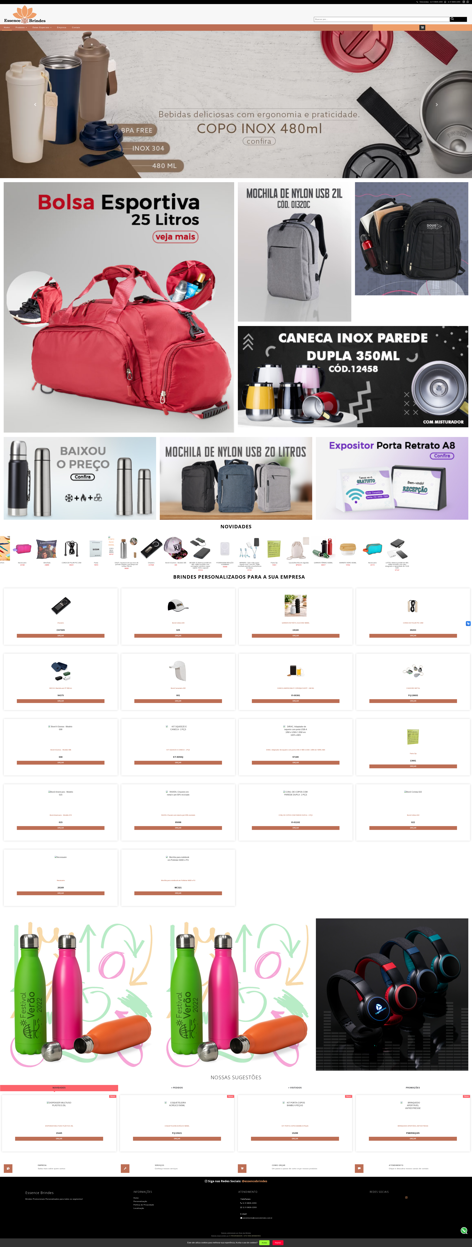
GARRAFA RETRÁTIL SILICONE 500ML (295, 623)
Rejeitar (278, 1243)
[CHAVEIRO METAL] (413, 669)
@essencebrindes (254, 1181)
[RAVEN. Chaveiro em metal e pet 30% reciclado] (178, 791)
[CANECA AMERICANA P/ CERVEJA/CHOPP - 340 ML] (296, 669)
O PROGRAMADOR (235, 1236)
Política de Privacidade (143, 1205)
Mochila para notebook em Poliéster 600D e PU (178, 880)
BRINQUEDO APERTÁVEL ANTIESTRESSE (413, 1126)
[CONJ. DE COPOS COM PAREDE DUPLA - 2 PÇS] (295, 791)
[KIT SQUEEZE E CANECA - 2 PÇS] (178, 726)
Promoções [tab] (413, 1088)
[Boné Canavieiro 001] (178, 669)
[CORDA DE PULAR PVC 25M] (413, 603)
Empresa (61, 27)
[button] (35, 104)
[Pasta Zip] (413, 734)
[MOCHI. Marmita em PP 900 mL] (61, 669)
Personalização (140, 1201)
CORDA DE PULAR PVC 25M (413, 623)
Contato (76, 27)
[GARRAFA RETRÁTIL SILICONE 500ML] (296, 603)
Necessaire (61, 880)
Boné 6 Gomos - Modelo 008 (60, 750)
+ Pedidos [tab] (177, 1088)
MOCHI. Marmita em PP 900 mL (60, 688)
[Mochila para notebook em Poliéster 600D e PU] (178, 857)
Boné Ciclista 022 (413, 815)
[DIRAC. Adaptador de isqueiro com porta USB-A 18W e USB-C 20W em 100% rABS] (295, 729)
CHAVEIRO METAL (413, 688)
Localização (138, 1208)
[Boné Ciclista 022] (413, 790)
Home (8, 27)
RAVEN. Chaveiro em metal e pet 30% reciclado (178, 815)
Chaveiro (60, 623)
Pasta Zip (413, 753)
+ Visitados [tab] (295, 1088)
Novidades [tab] (59, 1088)
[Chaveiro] (61, 603)
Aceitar (264, 1243)
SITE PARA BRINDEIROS (252, 1236)
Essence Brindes (39, 1192)
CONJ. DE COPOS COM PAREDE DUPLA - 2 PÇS (296, 815)
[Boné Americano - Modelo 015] (60, 791)
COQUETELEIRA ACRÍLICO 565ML (177, 1126)
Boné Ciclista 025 (178, 623)
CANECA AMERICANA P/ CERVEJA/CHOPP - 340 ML (295, 688)
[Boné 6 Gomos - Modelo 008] (60, 726)
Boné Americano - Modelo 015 (61, 815)
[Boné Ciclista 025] (178, 603)
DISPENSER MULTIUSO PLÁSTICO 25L (59, 1126)
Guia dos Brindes (245, 1233)
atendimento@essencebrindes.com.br (257, 1218)
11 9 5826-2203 (454, 2)
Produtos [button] (21, 27)
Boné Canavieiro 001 (178, 688)
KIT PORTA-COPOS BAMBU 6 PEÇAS (295, 1126)
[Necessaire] (61, 855)
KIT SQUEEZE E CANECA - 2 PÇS (178, 750)
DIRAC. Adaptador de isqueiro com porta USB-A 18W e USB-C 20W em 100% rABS (295, 750)
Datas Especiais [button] (41, 27)
